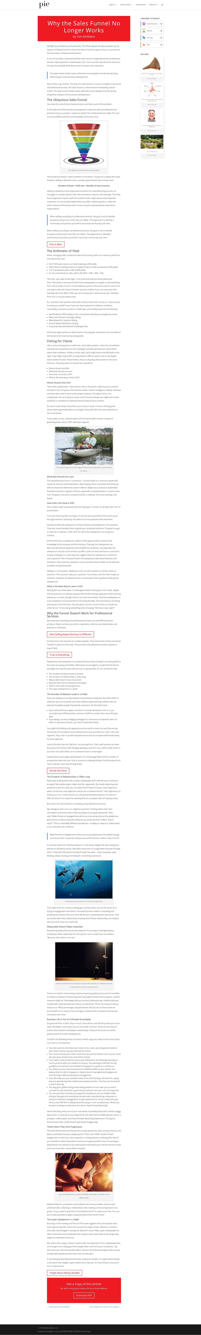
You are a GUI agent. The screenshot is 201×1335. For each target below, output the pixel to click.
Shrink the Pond (58, 770)
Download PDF (84, 1295)
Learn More (125, 5)
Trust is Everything (59, 654)
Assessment (141, 5)
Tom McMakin (86, 36)
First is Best (56, 244)
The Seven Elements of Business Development (152, 100)
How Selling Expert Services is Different (70, 634)
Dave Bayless (152, 130)
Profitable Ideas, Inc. (49, 1328)
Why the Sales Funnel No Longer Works (152, 74)
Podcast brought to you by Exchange (64, 1331)
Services (152, 5)
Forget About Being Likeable (65, 1272)
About (112, 5)
